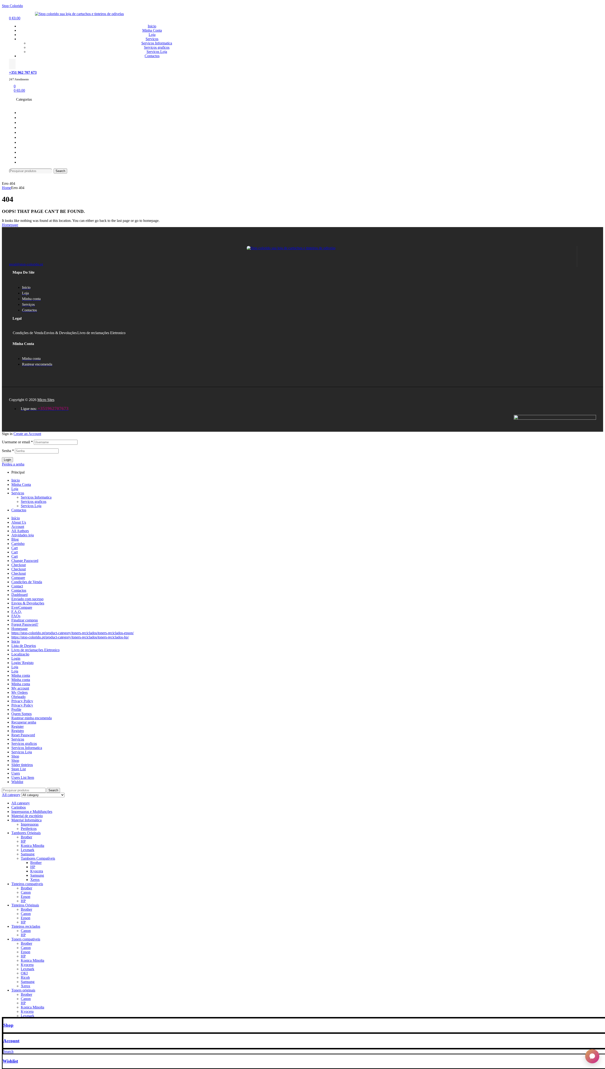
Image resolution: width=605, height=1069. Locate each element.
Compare (18, 578)
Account (11, 1040)
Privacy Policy (22, 701)
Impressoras (30, 824)
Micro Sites (45, 400)
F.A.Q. (16, 612)
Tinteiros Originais (25, 905)
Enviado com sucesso (27, 599)
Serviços (17, 493)
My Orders (19, 692)
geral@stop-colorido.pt (26, 264)
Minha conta (20, 675)
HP (23, 841)
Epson (25, 897)
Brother (26, 837)
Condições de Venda (28, 333)
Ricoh (25, 977)
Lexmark (27, 850)
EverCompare (21, 607)
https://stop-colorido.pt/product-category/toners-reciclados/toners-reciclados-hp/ (70, 637)
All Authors (20, 531)
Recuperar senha (23, 722)
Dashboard (19, 595)
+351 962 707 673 (23, 72)
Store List (18, 769)
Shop (8, 1025)
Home (6, 188)
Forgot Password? (24, 624)
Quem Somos (21, 714)
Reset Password (23, 735)
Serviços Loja (31, 506)
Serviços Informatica (36, 497)
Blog (15, 539)
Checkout (18, 565)
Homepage (19, 629)
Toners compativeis (25, 939)
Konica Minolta (32, 846)
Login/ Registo (22, 663)
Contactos (18, 510)
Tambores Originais (26, 833)
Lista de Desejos (23, 646)
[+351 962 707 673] (12, 64)
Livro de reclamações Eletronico (101, 333)
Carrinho (18, 544)
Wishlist (10, 1061)
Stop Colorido (12, 6)
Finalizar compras (24, 620)
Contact (17, 586)
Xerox (35, 880)
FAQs (15, 616)
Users (15, 773)
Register (17, 726)
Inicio (15, 480)
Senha (8, 451)
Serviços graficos (33, 502)
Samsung (28, 854)
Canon (26, 892)
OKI (24, 973)
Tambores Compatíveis (38, 858)
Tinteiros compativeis (27, 884)
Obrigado (18, 697)
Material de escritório (27, 816)
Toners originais (23, 990)
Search (60, 171)
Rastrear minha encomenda (31, 718)
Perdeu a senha (13, 464)
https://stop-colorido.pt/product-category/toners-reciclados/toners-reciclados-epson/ (72, 633)
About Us (18, 522)
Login (7, 459)
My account (20, 688)
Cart (14, 548)
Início (15, 518)
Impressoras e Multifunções (31, 812)
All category (20, 803)
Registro (17, 731)
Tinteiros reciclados (25, 926)
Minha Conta (21, 485)
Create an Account (27, 434)
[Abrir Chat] (592, 1056)
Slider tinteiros (22, 765)
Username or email (17, 442)
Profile (16, 709)
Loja (14, 489)
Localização (20, 654)
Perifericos (29, 829)
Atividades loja (22, 535)
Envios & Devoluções (60, 333)
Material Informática (26, 820)
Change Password (24, 561)
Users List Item (22, 778)
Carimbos (18, 807)
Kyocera (36, 871)
